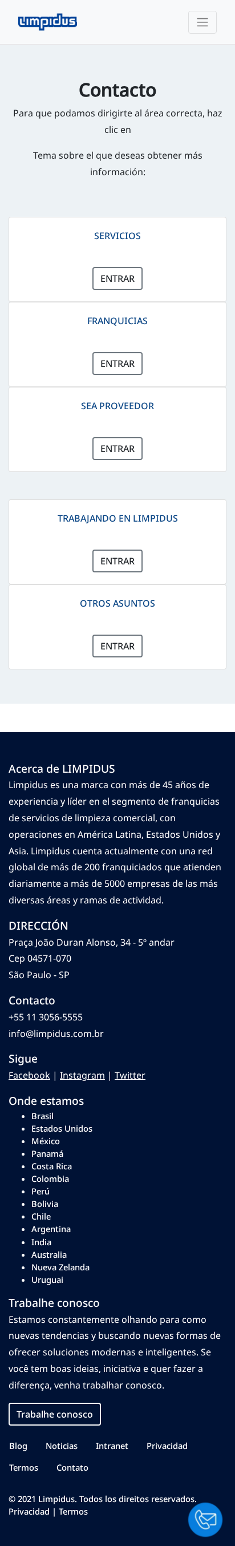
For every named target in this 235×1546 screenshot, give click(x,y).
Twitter (130, 1075)
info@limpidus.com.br (56, 1033)
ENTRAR (117, 278)
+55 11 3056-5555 (46, 1017)
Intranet (112, 1445)
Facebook (29, 1075)
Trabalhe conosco (55, 1414)
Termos (23, 1467)
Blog (18, 1445)
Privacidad (167, 1445)
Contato (72, 1467)
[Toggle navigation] (202, 22)
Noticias (62, 1445)
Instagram (82, 1075)
